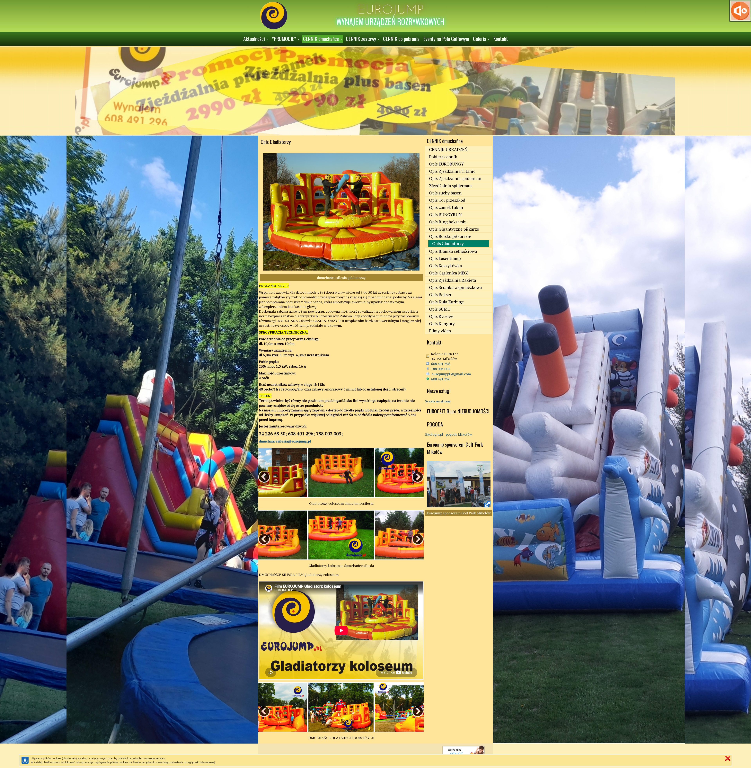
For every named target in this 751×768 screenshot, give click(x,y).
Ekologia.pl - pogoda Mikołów (448, 434)
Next (414, 473)
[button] (255, 39)
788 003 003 (440, 368)
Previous (260, 473)
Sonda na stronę (438, 401)
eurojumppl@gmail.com (451, 373)
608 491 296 (440, 363)
